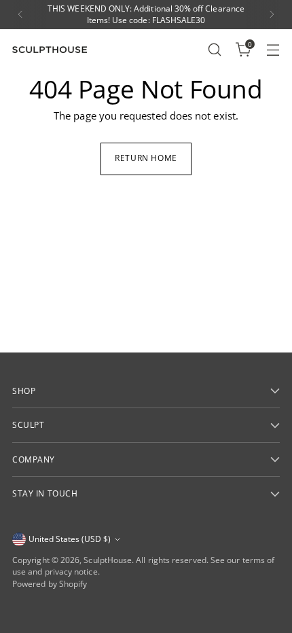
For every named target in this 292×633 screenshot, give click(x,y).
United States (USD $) (70, 539)
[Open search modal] (214, 49)
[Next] (272, 14)
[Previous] (20, 14)
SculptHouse (108, 560)
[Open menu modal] (273, 49)
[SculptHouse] (49, 49)
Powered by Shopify (49, 584)
